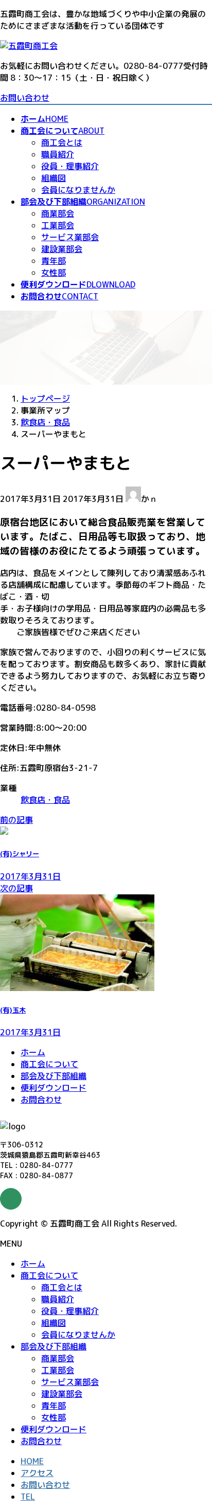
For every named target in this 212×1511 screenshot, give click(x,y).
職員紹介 (57, 154)
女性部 (53, 272)
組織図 (53, 178)
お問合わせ (41, 1099)
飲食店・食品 (45, 799)
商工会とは (61, 142)
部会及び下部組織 (53, 1076)
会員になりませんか (78, 189)
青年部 (53, 260)
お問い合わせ (24, 97)
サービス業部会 (70, 237)
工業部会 (57, 225)
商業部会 (57, 213)
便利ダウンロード (53, 1087)
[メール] (11, 1199)
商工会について (49, 1064)
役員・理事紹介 (70, 166)
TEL (28, 1496)
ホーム (33, 1052)
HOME (32, 1461)
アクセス (37, 1473)
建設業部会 (61, 249)
